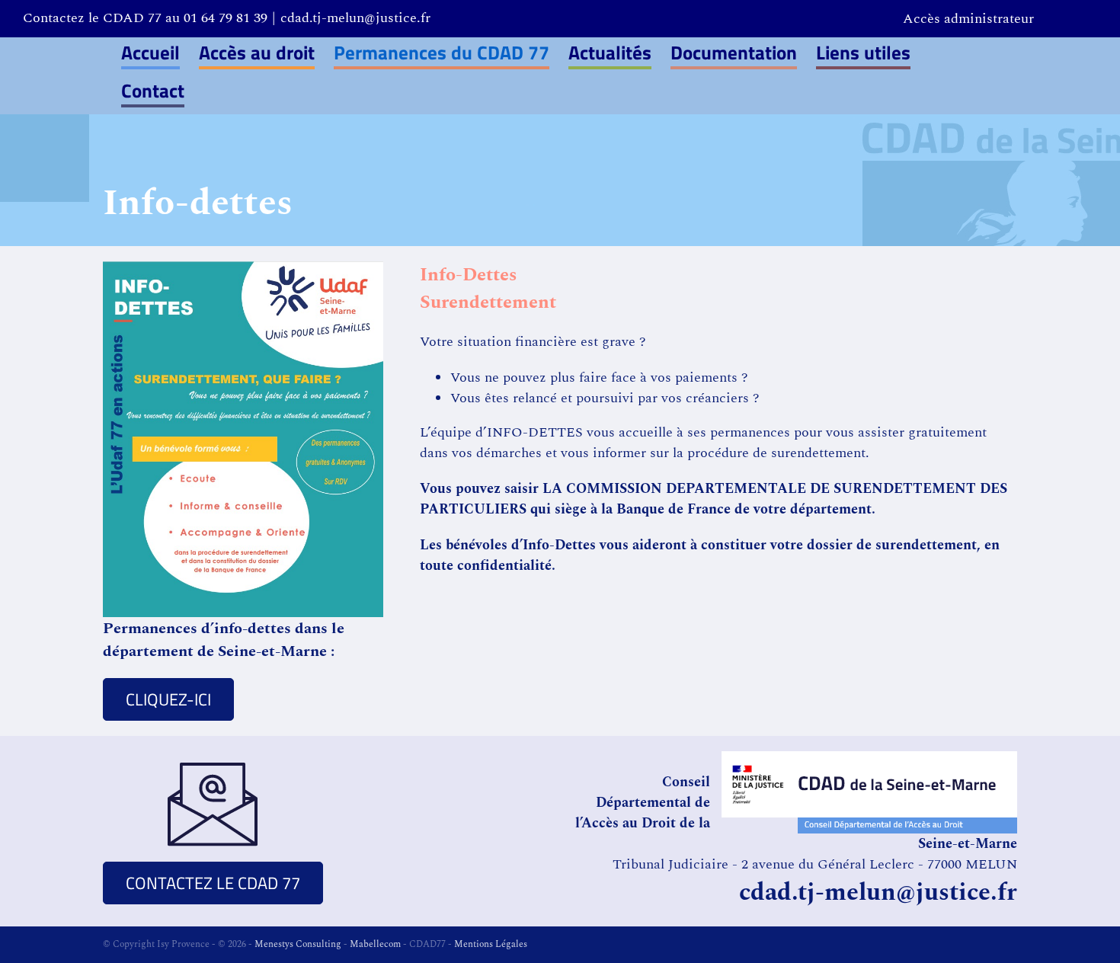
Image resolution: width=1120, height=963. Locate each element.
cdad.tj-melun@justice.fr (355, 18)
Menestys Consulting (297, 944)
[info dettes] (243, 268)
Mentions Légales (490, 944)
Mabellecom (375, 944)
